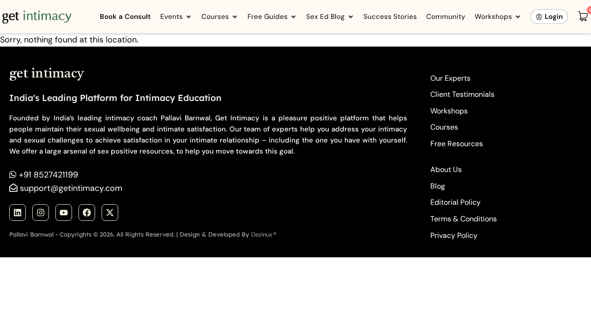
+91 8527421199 (48, 174)
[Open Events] (188, 17)
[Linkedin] (17, 212)
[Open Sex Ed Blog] (350, 17)
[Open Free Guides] (293, 17)
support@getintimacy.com (71, 188)
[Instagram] (40, 212)
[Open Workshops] (517, 17)
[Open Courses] (234, 17)
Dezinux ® (264, 234)
